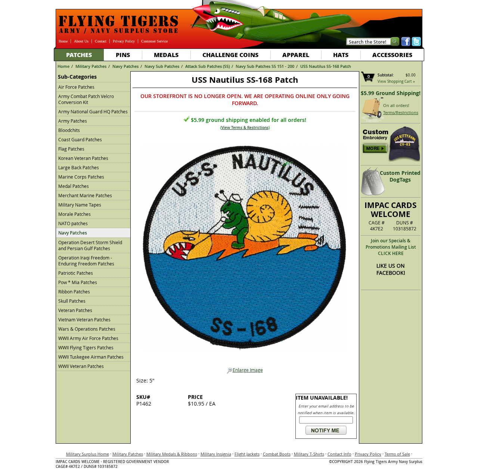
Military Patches (90, 66)
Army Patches (72, 121)
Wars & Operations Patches (86, 329)
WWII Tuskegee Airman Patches (91, 357)
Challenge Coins (230, 54)
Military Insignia (216, 454)
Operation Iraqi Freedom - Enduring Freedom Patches (86, 261)
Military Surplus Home (87, 454)
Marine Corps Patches (81, 177)
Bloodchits (69, 130)
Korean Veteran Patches (83, 158)
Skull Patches (72, 301)
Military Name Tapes (79, 205)
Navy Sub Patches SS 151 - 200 (265, 66)
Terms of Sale (397, 454)
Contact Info (339, 454)
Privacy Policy (124, 41)
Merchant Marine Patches (85, 195)
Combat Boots (277, 454)
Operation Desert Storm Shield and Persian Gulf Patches (90, 245)
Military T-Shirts (309, 454)
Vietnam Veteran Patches (84, 319)
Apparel (295, 54)
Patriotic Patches (75, 273)
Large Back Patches (78, 167)
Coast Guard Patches (80, 139)
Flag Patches (71, 149)
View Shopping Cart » (396, 81)
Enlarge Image (248, 370)
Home (63, 41)
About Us (81, 41)
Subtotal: (386, 75)
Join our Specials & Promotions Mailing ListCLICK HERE (391, 246)
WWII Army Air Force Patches (88, 338)
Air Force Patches (76, 87)
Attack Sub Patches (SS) (207, 66)
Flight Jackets (247, 454)
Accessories (392, 54)
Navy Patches (125, 66)
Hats (340, 54)
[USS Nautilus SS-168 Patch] (245, 245)
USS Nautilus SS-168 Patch (325, 66)
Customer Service (154, 41)
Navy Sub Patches (162, 66)
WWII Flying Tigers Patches (86, 347)
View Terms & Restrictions (245, 127)
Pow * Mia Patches (77, 282)
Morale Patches (74, 214)
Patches (79, 54)
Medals (166, 54)
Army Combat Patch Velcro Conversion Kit (86, 99)
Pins (123, 54)
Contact (100, 41)
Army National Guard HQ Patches (93, 111)
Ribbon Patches (74, 292)
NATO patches (73, 223)
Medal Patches (73, 186)
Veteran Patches (75, 310)
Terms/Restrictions (400, 112)
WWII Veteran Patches (81, 366)
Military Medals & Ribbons (171, 454)
